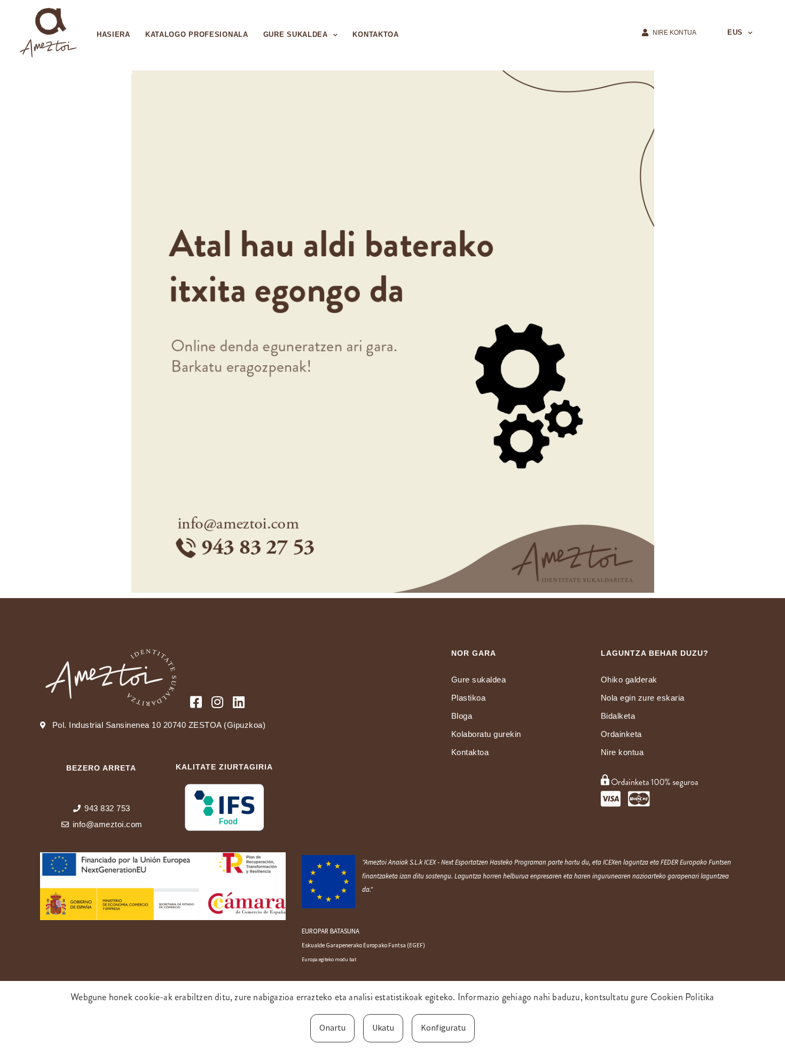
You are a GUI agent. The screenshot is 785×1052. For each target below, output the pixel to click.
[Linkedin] (239, 702)
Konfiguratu (443, 1027)
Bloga (462, 715)
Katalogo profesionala (196, 34)
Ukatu (383, 1027)
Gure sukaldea (295, 34)
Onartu (332, 1027)
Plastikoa (468, 697)
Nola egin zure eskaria (643, 697)
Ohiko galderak (629, 679)
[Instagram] (217, 702)
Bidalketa (618, 715)
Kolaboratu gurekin (486, 734)
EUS (735, 32)
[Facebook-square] (196, 702)
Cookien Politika (682, 997)
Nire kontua (622, 752)
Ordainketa (621, 734)
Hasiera (113, 34)
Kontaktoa (375, 34)
